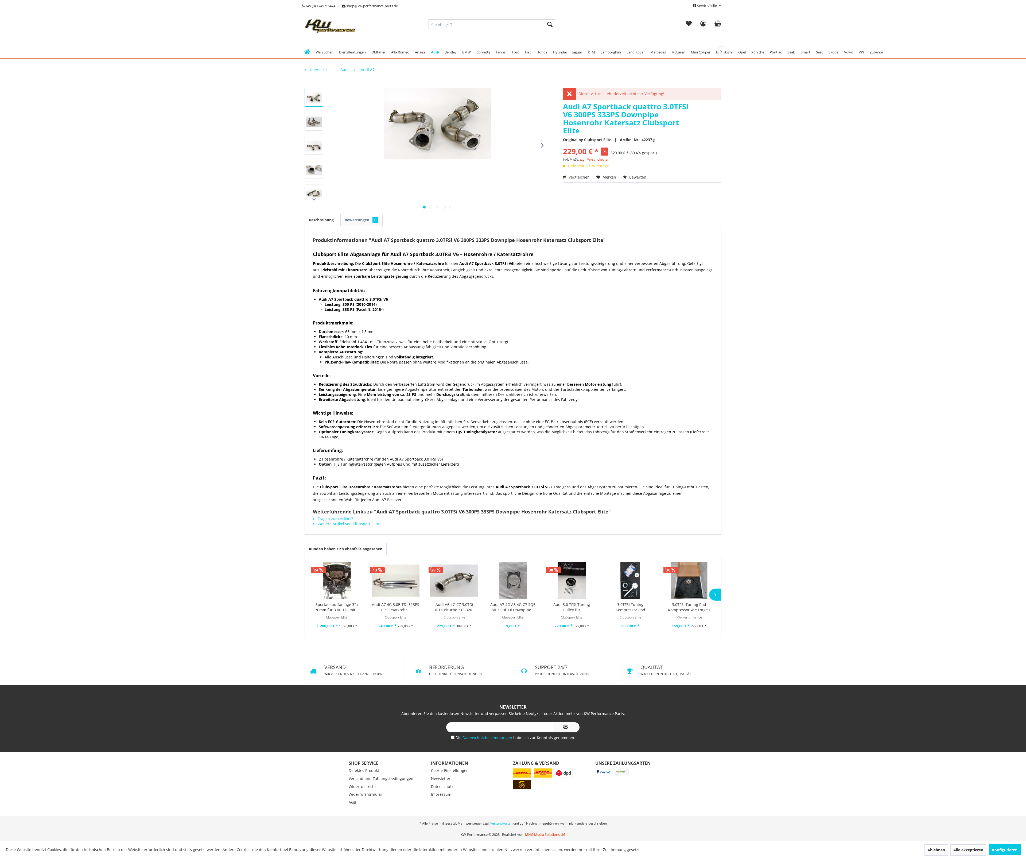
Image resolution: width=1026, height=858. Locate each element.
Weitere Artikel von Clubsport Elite (348, 523)
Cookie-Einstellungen (450, 798)
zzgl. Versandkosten (594, 159)
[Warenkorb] (718, 24)
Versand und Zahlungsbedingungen (381, 806)
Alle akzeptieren (968, 849)
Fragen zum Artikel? (335, 518)
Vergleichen (579, 177)
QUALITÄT (560, 698)
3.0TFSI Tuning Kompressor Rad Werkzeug (630, 607)
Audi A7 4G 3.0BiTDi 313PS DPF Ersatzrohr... (395, 607)
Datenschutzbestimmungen (488, 765)
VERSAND (353, 670)
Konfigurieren (1004, 849)
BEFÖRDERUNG (561, 670)
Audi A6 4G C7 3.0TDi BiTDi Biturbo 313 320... (454, 607)
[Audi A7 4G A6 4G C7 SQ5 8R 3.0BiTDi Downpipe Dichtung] (513, 580)
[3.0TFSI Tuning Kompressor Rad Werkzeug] (631, 580)
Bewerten (637, 177)
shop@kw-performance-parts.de (371, 5)
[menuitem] (689, 24)
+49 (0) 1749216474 (320, 5)
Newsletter (440, 806)
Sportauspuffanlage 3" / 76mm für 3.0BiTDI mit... (337, 607)
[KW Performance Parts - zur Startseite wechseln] (330, 26)
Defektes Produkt (364, 798)
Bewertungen (360, 219)
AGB (352, 830)
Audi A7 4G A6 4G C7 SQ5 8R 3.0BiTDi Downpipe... (512, 607)
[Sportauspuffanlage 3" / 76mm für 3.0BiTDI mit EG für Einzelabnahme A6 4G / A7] (337, 580)
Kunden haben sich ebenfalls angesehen (345, 548)
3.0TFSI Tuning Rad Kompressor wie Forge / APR (689, 607)
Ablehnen (936, 849)
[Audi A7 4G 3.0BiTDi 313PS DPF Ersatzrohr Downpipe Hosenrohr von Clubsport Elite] (396, 580)
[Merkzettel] (689, 24)
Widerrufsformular (365, 822)
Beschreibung (321, 219)
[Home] (307, 52)
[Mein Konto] (703, 24)
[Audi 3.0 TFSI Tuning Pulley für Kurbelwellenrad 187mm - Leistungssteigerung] (572, 580)
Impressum (441, 822)
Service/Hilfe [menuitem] (707, 5)
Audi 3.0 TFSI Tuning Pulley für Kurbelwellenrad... (571, 607)
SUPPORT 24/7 (351, 698)
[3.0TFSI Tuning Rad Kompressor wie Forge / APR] (689, 580)
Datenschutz (442, 814)
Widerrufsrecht (362, 814)
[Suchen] (550, 24)
